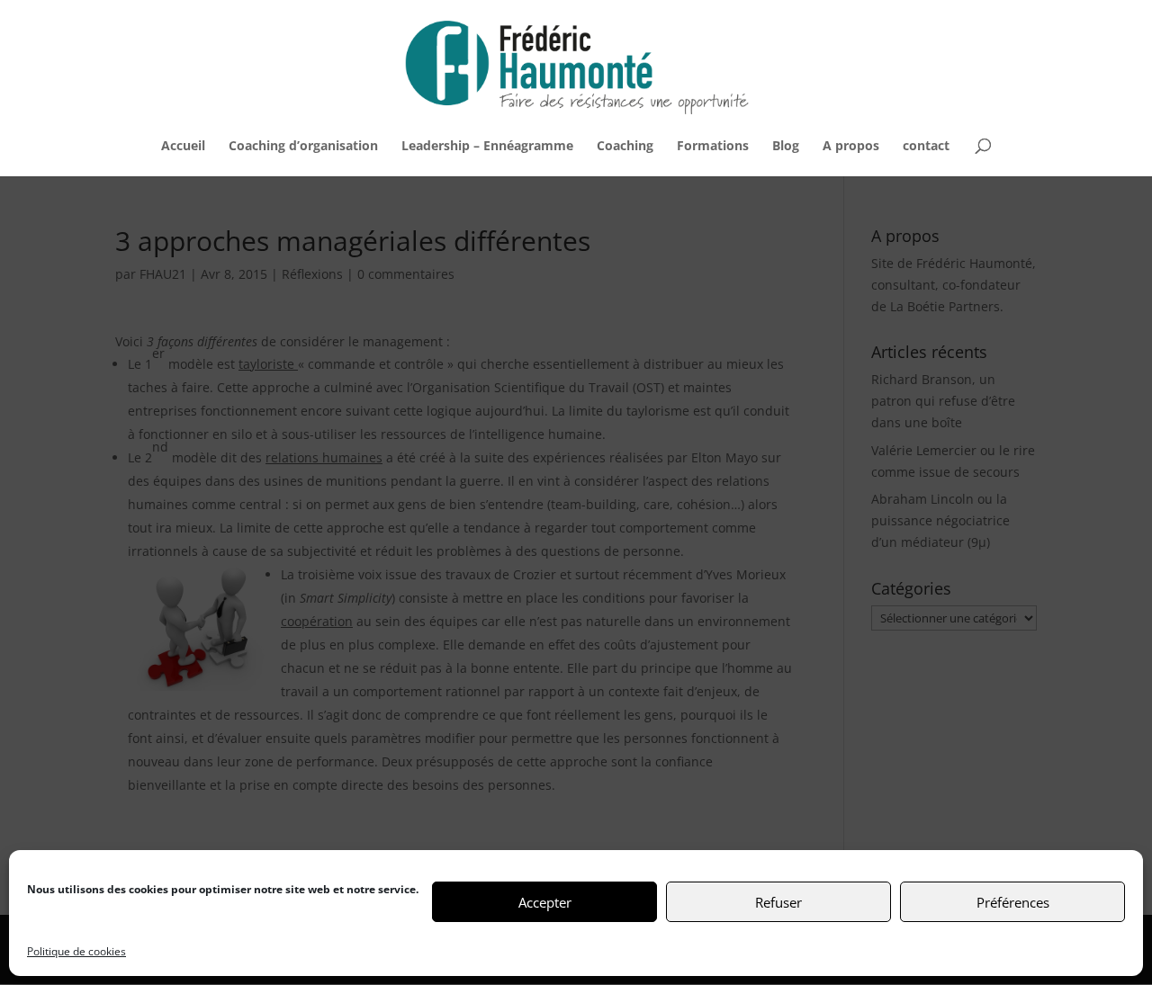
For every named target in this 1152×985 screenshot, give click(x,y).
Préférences (1012, 902)
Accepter (545, 902)
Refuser (778, 902)
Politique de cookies (76, 951)
